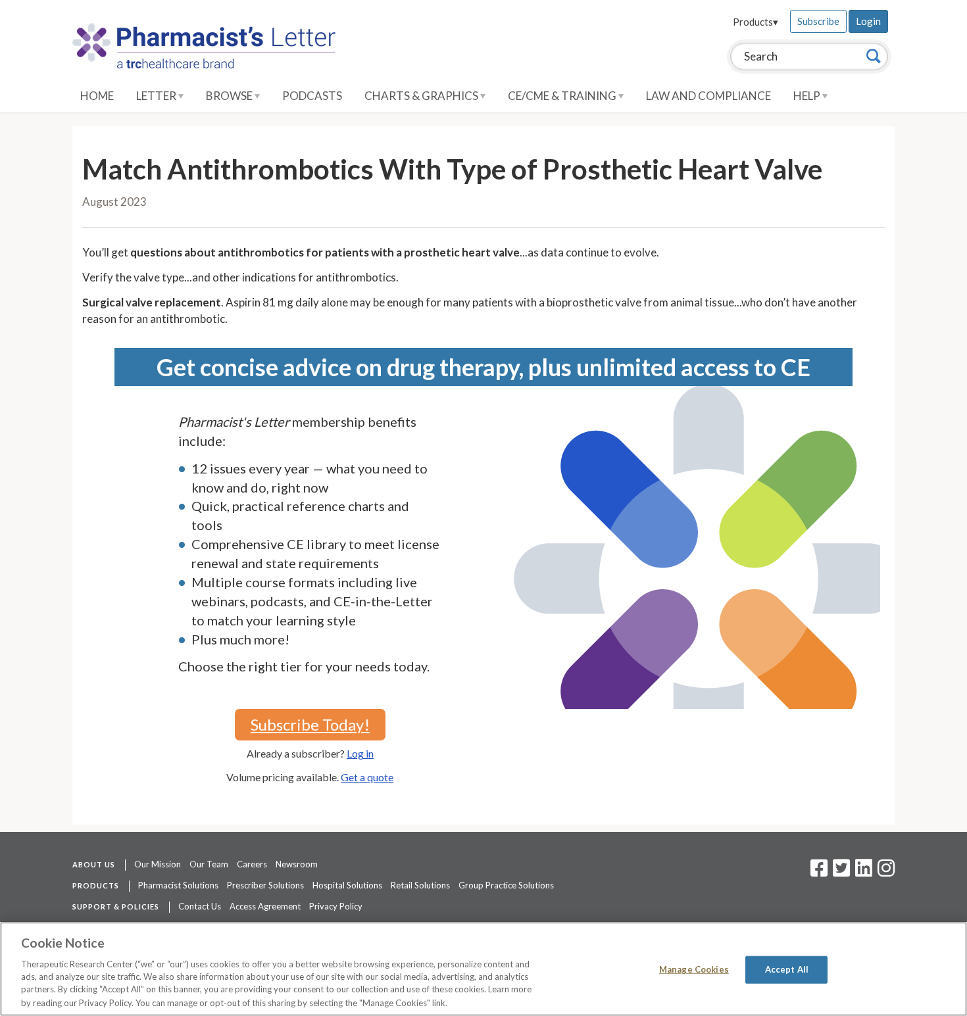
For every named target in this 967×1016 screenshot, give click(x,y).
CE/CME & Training (563, 96)
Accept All (786, 969)
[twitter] (840, 872)
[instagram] (886, 872)
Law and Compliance (708, 96)
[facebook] (819, 872)
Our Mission (157, 864)
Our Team (208, 864)
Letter (157, 96)
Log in (360, 753)
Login (868, 21)
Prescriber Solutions (265, 885)
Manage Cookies (694, 969)
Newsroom (297, 864)
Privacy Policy (335, 906)
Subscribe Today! (310, 724)
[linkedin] (864, 872)
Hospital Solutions (347, 885)
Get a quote (367, 777)
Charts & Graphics (422, 96)
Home (97, 96)
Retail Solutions (420, 885)
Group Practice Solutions (506, 885)
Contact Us (199, 906)
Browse (230, 96)
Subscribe (818, 21)
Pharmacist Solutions (178, 885)
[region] (483, 969)
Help (807, 96)
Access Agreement (265, 906)
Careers (252, 864)
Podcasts (312, 96)
